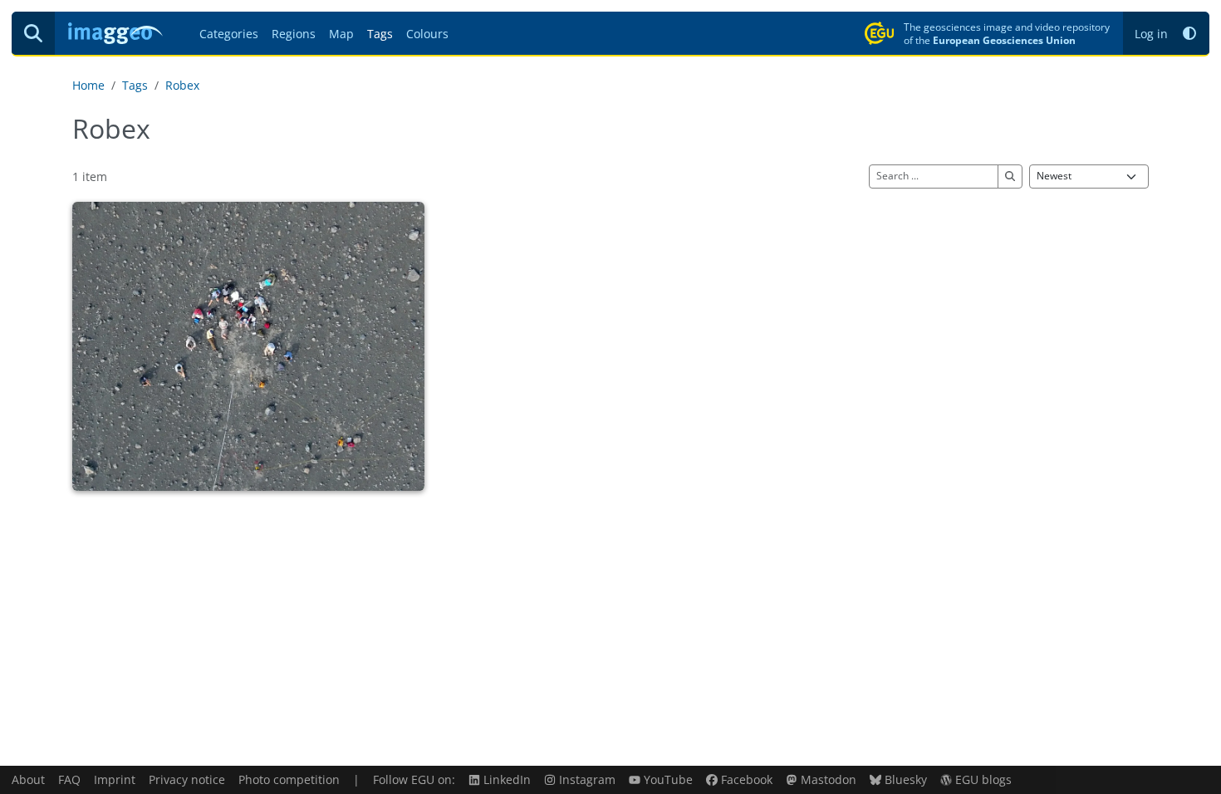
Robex (182, 85)
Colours (427, 34)
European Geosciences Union (1004, 40)
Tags (380, 34)
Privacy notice (187, 779)
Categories (228, 34)
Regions (294, 34)
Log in (1151, 34)
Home (88, 85)
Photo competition (289, 779)
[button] (1189, 33)
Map (341, 34)
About (28, 779)
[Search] (33, 33)
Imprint (114, 779)
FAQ (69, 779)
